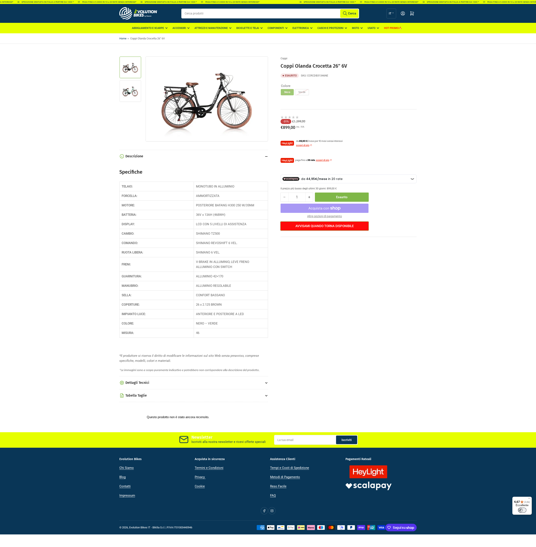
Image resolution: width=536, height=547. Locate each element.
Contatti (125, 486)
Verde (301, 92)
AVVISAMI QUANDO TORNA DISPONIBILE (324, 226)
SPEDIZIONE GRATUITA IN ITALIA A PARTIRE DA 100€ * (41, 2)
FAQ (273, 495)
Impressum (127, 495)
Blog (122, 477)
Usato (371, 28)
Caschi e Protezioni (330, 28)
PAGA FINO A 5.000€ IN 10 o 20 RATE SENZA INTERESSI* (103, 2)
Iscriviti (346, 440)
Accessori (179, 28)
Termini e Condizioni (209, 468)
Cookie (200, 486)
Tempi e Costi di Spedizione (289, 468)
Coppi (284, 58)
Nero (287, 92)
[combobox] (270, 13)
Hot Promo (391, 28)
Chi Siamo (126, 468)
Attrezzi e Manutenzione (211, 28)
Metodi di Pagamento (285, 477)
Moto (355, 28)
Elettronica (300, 28)
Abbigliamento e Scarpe (148, 28)
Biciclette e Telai (247, 28)
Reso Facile (278, 486)
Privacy (200, 477)
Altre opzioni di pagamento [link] (324, 216)
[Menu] (529, 499)
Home (122, 38)
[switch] (522, 510)
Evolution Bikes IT (139, 527)
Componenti (276, 28)
